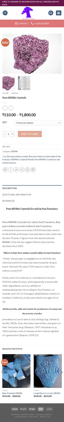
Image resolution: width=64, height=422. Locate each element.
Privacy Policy (44, 414)
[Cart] (59, 13)
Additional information (16, 194)
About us (45, 416)
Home (5, 93)
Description (9, 188)
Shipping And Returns (22, 414)
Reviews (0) (8, 201)
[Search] (50, 13)
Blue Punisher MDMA (12, 393)
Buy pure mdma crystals (17, 156)
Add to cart (30, 133)
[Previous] (7, 54)
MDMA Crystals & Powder (22, 159)
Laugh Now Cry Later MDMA (47, 393)
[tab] (32, 188)
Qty (4, 122)
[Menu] (5, 13)
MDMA (14, 93)
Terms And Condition (26, 416)
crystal (30, 258)
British (5, 241)
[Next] (56, 54)
